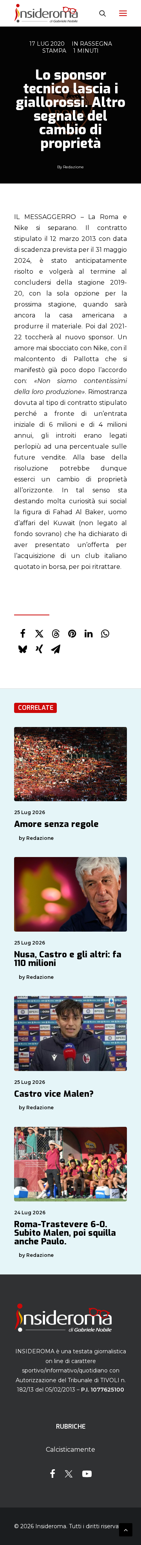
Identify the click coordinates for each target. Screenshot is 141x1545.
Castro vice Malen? (54, 1093)
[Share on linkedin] (88, 634)
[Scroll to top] (125, 1529)
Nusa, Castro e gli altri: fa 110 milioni (67, 959)
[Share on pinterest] (72, 634)
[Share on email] (55, 649)
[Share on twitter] (39, 634)
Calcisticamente (70, 1449)
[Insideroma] (46, 13)
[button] (123, 13)
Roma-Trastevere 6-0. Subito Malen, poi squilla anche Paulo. (65, 1233)
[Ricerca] (99, 13)
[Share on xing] (39, 649)
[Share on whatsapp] (105, 634)
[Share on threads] (55, 634)
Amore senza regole (56, 824)
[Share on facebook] (23, 634)
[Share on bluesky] (23, 649)
